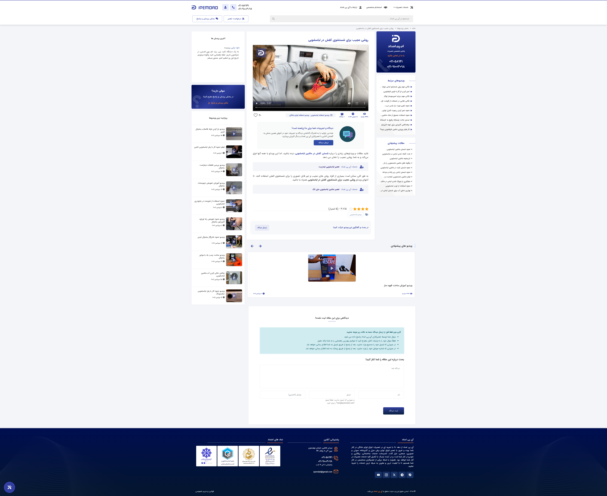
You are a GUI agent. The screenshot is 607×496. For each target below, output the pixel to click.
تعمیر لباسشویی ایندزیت (329, 166)
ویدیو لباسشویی (356, 214)
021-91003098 (396, 66)
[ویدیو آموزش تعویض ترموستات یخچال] (234, 187)
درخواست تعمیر (235, 18)
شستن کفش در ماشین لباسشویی (311, 153)
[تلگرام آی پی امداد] (402, 475)
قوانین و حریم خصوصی (204, 491)
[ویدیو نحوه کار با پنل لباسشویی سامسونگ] (234, 295)
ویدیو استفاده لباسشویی (320, 115)
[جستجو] (274, 19)
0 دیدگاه (342, 117)
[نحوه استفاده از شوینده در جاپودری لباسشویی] (234, 205)
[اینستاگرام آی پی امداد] (386, 475)
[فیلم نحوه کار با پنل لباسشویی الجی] (234, 151)
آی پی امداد (378, 491)
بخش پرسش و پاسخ (205, 18)
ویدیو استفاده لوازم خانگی (299, 115)
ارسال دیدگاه (323, 142)
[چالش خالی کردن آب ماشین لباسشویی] (234, 277)
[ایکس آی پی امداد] (394, 475)
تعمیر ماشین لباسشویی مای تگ (325, 189)
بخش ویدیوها (402, 28)
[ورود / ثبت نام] (225, 7)
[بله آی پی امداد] (410, 475)
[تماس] (233, 7)
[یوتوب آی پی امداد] (378, 475)
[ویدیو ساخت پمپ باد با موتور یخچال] (234, 259)
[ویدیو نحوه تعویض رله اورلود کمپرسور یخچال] (234, 223)
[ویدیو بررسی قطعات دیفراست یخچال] (234, 169)
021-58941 (396, 61)
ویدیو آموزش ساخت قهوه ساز (398, 285)
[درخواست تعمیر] (9, 487)
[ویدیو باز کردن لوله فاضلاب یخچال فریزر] (234, 133)
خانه (413, 28)
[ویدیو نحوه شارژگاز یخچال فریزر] (234, 241)
